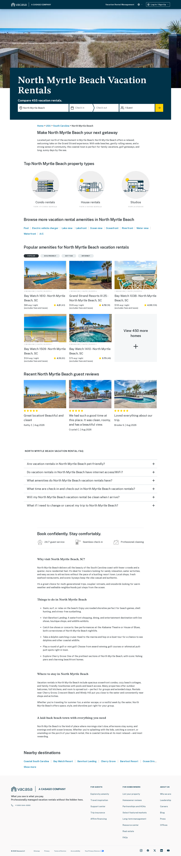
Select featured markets (135, 813)
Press (163, 819)
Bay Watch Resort (63, 761)
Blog (162, 813)
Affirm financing (98, 819)
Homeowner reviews (132, 800)
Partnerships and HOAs (134, 806)
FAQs (125, 837)
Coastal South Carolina (36, 761)
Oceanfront (112, 228)
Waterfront (30, 233)
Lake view (67, 228)
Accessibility (75, 851)
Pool (26, 228)
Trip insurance (97, 813)
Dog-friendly (50, 256)
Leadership (165, 800)
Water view (142, 228)
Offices (163, 825)
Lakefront (81, 228)
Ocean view (96, 228)
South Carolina (61, 126)
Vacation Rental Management (119, 5)
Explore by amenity (99, 794)
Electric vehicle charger (45, 228)
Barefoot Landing (87, 761)
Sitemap (37, 851)
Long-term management (134, 819)
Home (40, 126)
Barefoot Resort (129, 761)
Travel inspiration (99, 800)
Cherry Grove (108, 761)
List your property (131, 794)
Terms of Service (60, 851)
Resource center (131, 825)
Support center (97, 806)
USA (48, 126)
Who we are (165, 794)
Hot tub (69, 256)
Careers (164, 806)
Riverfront (127, 228)
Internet (86, 256)
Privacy (46, 851)
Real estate (128, 831)
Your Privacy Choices (92, 851)
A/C (41, 233)
